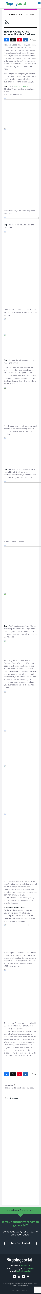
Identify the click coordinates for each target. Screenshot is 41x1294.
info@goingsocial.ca (23, 1271)
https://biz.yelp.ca (21, 86)
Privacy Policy (24, 1290)
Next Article (9, 1085)
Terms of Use (15, 1290)
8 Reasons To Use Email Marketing (20, 1088)
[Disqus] (20, 1128)
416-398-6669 (29, 1269)
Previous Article (12, 1098)
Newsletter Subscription (20, 1210)
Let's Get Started (20, 1243)
